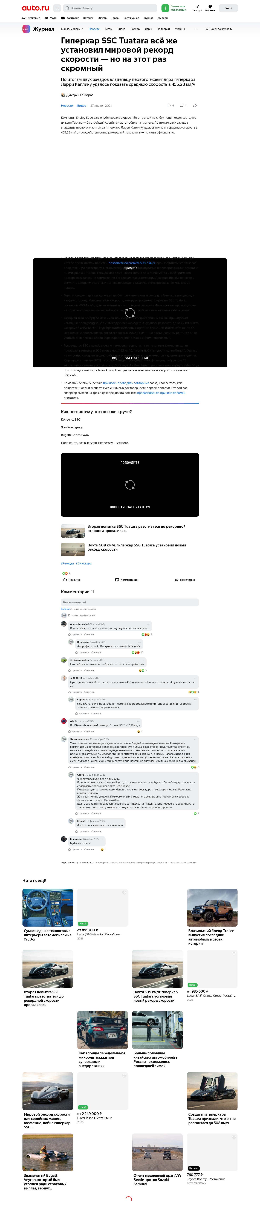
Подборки (163, 29)
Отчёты (102, 18)
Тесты (108, 29)
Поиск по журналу (220, 29)
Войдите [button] (65, 609)
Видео (121, 29)
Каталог (88, 18)
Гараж (115, 18)
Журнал (148, 18)
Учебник (180, 29)
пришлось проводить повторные (126, 383)
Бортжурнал (131, 18)
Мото (53, 18)
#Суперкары (83, 563)
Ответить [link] (89, 634)
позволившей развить (132, 263)
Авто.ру (35, 8)
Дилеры (163, 18)
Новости (94, 29)
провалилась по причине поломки (161, 393)
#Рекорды (67, 563)
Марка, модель (70, 29)
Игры (148, 29)
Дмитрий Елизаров (79, 95)
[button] (102, 908)
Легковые (34, 18)
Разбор (135, 29)
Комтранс (73, 18)
